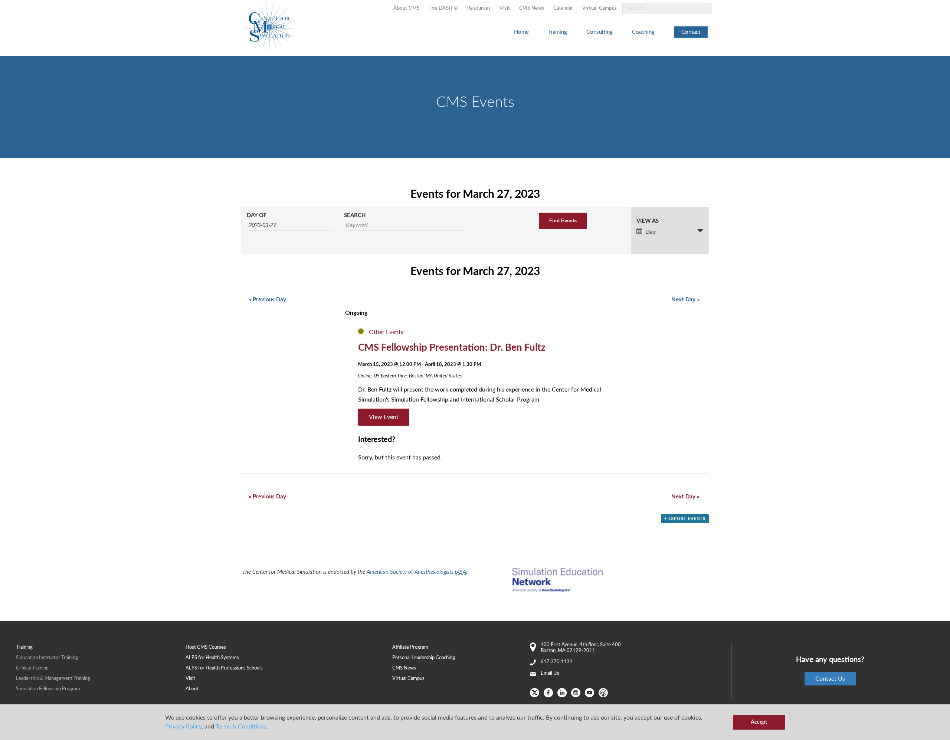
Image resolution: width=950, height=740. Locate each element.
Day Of (256, 215)
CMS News (531, 8)
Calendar (563, 8)
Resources (479, 8)
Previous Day (267, 299)
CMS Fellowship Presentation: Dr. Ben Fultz (452, 348)
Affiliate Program (410, 647)
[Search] (702, 8)
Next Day (685, 299)
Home (521, 32)
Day (650, 232)
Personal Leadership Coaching (423, 657)
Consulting (599, 32)
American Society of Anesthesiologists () (417, 572)
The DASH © (443, 8)
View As (647, 221)
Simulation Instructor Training (47, 657)
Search (355, 215)
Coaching (643, 32)
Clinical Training (32, 668)
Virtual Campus (599, 8)
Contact (690, 32)
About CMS (406, 8)
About (192, 689)
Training (557, 32)
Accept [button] (759, 722)
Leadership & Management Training (53, 678)
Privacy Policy (183, 727)
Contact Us (830, 679)
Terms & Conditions (241, 727)
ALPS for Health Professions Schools (224, 668)
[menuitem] (406, 8)
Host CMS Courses (206, 647)
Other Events (386, 332)
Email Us (550, 673)
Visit (504, 8)
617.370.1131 (557, 661)
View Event (384, 417)
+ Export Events (684, 519)
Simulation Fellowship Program (48, 689)
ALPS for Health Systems (212, 657)
